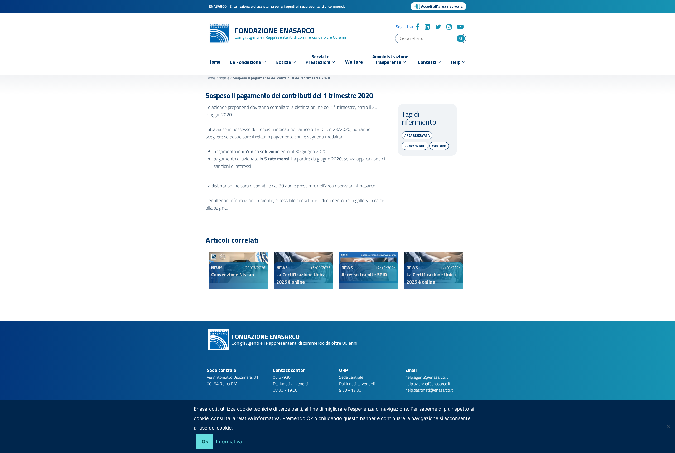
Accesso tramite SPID (364, 274)
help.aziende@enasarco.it (427, 384)
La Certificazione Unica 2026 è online (301, 278)
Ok (205, 441)
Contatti (427, 62)
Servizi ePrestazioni (318, 60)
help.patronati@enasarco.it (429, 390)
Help (456, 62)
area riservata (417, 135)
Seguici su (404, 26)
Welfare (354, 62)
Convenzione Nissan (232, 274)
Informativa (229, 441)
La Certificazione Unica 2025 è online (431, 278)
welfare (439, 145)
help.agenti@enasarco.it (426, 377)
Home (214, 62)
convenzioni (414, 145)
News (217, 268)
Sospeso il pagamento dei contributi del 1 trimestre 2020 (289, 95)
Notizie (224, 78)
